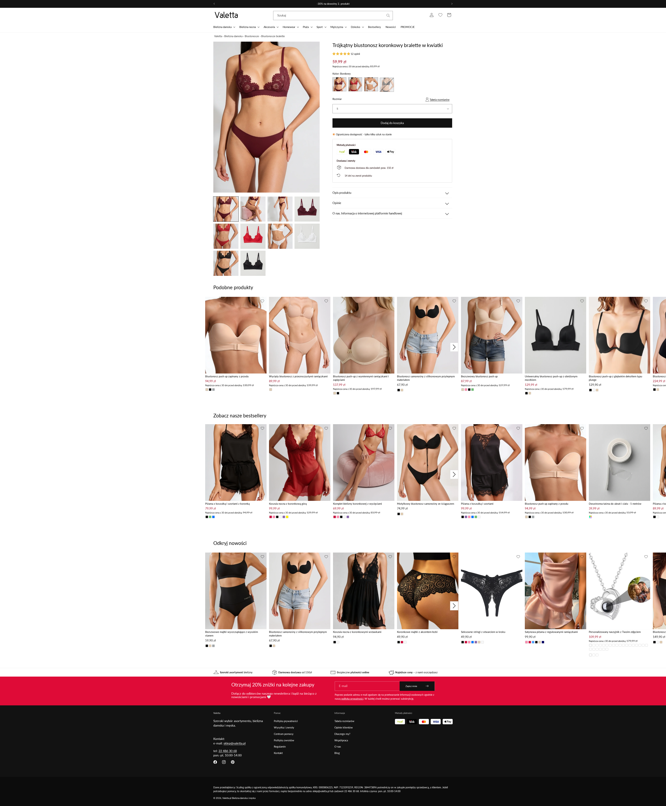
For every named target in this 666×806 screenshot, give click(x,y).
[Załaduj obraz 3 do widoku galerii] (280, 209)
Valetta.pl (226, 798)
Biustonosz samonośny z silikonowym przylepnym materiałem (426, 378)
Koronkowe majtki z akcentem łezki (417, 631)
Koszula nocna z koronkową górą (288, 503)
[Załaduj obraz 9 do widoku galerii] (225, 263)
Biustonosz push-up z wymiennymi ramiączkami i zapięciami (361, 378)
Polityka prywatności (286, 721)
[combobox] (333, 15)
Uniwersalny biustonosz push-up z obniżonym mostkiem (551, 378)
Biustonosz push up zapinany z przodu (227, 376)
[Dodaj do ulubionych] (262, 301)
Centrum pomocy (283, 733)
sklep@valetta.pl (235, 743)
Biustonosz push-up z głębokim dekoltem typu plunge (615, 378)
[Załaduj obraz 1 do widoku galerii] (225, 209)
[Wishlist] (440, 15)
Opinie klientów (343, 727)
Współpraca (341, 740)
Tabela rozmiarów (440, 99)
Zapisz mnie (411, 686)
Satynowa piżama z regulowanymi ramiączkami (551, 631)
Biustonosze (252, 36)
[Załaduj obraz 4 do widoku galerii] (307, 209)
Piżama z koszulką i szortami (477, 503)
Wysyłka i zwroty (284, 727)
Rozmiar (337, 98)
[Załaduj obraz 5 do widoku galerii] (225, 236)
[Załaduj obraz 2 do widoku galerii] (253, 209)
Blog (337, 752)
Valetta (218, 36)
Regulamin (280, 746)
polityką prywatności (352, 698)
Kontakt (278, 752)
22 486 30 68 (228, 751)
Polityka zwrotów (284, 740)
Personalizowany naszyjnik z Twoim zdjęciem (615, 631)
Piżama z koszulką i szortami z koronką (227, 503)
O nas (337, 746)
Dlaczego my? (342, 733)
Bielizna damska (233, 36)
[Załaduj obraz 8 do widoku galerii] (307, 236)
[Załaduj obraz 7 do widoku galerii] (280, 236)
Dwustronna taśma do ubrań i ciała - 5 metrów (615, 503)
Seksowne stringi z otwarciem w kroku (483, 631)
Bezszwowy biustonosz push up (479, 376)
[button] (224, 27)
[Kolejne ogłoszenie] (452, 4)
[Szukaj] (388, 15)
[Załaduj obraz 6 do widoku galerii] (253, 236)
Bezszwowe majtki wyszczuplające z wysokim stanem (231, 633)
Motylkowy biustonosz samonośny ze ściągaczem (425, 503)
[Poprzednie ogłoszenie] (214, 4)
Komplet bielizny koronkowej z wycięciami (357, 503)
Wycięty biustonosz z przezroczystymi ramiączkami (298, 376)
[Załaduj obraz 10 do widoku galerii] (253, 263)
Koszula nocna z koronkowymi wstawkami (357, 631)
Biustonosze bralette (273, 36)
